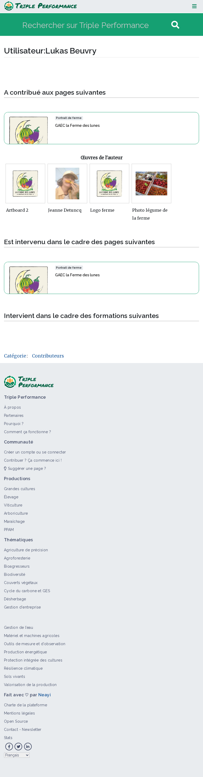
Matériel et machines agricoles (31, 636)
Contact (11, 729)
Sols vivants (14, 676)
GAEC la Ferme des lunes (77, 125)
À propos (12, 407)
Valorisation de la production (30, 685)
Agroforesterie (17, 558)
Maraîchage (14, 521)
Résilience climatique (23, 668)
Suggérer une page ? (26, 468)
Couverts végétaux (21, 583)
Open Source (16, 721)
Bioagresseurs (17, 566)
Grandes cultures (19, 489)
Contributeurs (48, 356)
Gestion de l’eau (18, 627)
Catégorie (15, 356)
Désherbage (15, 599)
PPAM (9, 530)
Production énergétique (25, 652)
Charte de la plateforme (25, 705)
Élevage (11, 497)
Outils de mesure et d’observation (35, 644)
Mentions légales (19, 713)
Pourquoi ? (14, 424)
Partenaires (14, 415)
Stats (8, 738)
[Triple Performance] (40, 6)
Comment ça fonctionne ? (27, 432)
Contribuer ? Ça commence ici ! (33, 460)
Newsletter (31, 729)
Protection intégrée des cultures (33, 660)
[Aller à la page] (175, 25)
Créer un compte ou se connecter (35, 452)
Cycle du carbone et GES (27, 591)
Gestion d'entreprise (22, 607)
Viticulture (13, 505)
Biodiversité (14, 574)
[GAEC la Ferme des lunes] (28, 128)
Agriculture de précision (26, 550)
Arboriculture (16, 513)
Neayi (44, 694)
